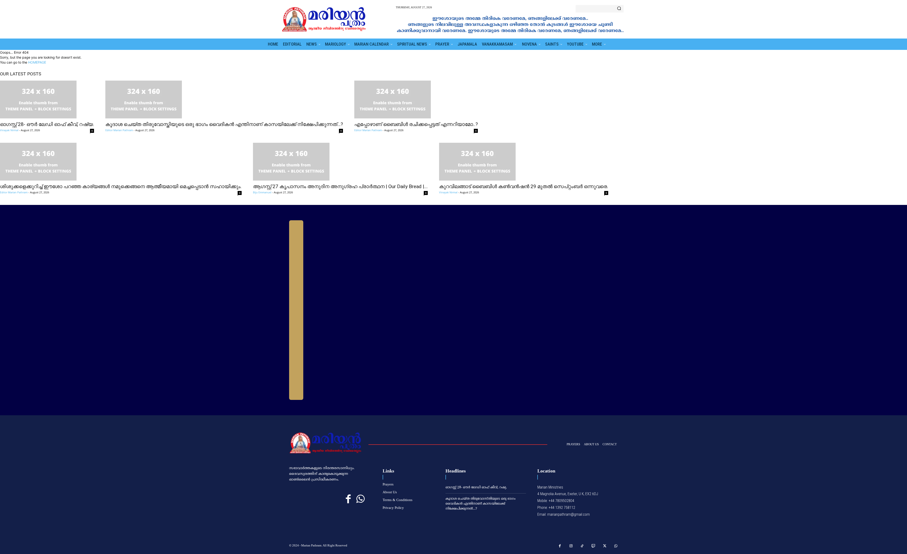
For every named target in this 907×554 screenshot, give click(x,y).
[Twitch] (593, 546)
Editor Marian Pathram (119, 130)
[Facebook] (348, 499)
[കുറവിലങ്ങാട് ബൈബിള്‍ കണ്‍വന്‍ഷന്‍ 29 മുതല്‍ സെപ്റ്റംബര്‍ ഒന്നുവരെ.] (523, 162)
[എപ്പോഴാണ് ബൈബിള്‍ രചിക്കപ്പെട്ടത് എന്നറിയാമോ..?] (416, 99)
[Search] (619, 9)
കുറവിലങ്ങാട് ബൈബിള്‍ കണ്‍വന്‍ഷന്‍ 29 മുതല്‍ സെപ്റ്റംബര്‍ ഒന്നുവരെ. (523, 186)
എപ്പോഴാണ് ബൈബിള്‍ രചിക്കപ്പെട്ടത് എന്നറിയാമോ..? (416, 124)
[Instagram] (571, 546)
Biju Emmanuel (262, 192)
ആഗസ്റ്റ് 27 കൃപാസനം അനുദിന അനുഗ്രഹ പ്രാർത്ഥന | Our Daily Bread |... (340, 186)
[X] (604, 546)
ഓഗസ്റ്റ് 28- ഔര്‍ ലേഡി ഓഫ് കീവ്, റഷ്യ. (47, 124)
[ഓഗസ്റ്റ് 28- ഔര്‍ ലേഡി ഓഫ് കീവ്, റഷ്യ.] (47, 99)
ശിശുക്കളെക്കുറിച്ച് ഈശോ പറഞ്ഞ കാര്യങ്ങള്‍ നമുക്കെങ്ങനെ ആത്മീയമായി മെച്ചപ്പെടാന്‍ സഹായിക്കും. (121, 186)
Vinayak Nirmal (9, 130)
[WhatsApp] (360, 499)
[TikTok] (582, 546)
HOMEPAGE (37, 62)
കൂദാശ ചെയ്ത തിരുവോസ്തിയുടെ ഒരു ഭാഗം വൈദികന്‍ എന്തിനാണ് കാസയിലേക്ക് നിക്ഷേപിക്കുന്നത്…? (224, 124)
